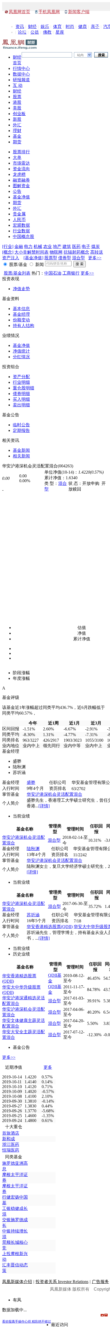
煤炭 (95, 246)
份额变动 (21, 320)
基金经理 (21, 314)
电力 (28, 246)
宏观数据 (21, 225)
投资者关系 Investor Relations (62, 1281)
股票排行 (21, 152)
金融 (18, 246)
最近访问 (59, 1324)
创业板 (19, 113)
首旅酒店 (10, 1133)
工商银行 (71, 273)
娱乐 (45, 26)
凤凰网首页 (19, 11)
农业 (47, 246)
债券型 (64, 257)
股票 (17, 96)
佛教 (47, 32)
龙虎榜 (19, 174)
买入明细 (21, 399)
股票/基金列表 (17, 273)
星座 (60, 32)
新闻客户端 (78, 11)
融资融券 (21, 180)
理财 (17, 130)
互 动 (17, 85)
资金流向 (21, 168)
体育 (57, 26)
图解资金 (21, 185)
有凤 (17, 1300)
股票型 (50, 257)
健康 (82, 26)
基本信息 (21, 308)
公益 (34, 32)
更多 (48, 1067)
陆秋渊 (33, 848)
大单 (17, 157)
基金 (17, 136)
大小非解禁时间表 (31, 252)
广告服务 (100, 1281)
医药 (76, 246)
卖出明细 (21, 405)
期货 (17, 142)
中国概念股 (23, 236)
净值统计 (21, 351)
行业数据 (21, 231)
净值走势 (21, 288)
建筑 (66, 246)
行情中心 (21, 68)
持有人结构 (23, 325)
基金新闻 (21, 450)
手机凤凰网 (49, 11)
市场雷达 (21, 163)
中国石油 (52, 273)
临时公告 (21, 424)
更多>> (94, 257)
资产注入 (10, 257)
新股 (17, 119)
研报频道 (21, 79)
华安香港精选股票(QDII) (50, 926)
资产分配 (21, 376)
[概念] (7, 252)
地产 (57, 246)
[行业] (7, 246)
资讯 (19, 26)
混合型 (78, 257)
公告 (17, 191)
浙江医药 (10, 1144)
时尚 (70, 26)
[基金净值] (33, 257)
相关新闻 (21, 456)
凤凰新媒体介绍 (17, 1281)
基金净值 (21, 197)
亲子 (95, 26)
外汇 (17, 125)
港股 (17, 102)
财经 (32, 26)
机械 (38, 246)
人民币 (19, 219)
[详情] (44, 806)
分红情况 (21, 356)
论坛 (22, 32)
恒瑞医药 (10, 1150)
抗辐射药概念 (76, 252)
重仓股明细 (23, 388)
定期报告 (21, 430)
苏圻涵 (33, 914)
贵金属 (19, 214)
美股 (17, 108)
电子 (86, 246)
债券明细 (21, 393)
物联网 (56, 252)
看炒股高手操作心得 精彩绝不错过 (26, 1321)
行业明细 (21, 382)
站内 (80, 55)
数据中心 (21, 74)
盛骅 (31, 782)
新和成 (8, 1138)
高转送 (96, 252)
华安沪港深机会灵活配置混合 (54, 794)
